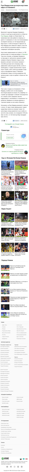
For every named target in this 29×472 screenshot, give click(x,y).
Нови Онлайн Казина (5, 433)
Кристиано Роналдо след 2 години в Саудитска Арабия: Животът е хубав (7, 254)
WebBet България (20, 415)
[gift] (23, 2)
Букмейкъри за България (6, 427)
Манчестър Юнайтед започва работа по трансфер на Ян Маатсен (17, 267)
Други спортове (20, 336)
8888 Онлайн (19, 399)
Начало (2, 9)
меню (2, 2)
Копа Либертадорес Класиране (20, 354)
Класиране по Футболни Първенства (8, 437)
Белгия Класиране (18, 360)
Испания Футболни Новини (11, 9)
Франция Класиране (5, 356)
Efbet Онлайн (5, 399)
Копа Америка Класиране (19, 352)
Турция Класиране (4, 366)
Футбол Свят (19, 325)
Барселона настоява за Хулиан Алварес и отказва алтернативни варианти (21, 172)
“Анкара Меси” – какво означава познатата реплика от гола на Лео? (7, 224)
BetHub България (5, 415)
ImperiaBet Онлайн (20, 413)
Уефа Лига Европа (20, 330)
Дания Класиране (4, 369)
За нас (2, 447)
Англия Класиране (4, 348)
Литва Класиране (4, 379)
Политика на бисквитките (6, 453)
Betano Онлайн (5, 397)
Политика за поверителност (6, 449)
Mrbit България (5, 411)
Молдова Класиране (5, 383)
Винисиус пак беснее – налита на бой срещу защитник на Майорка (21, 239)
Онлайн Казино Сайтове (6, 431)
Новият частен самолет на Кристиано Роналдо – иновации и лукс (21, 224)
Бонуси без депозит (5, 425)
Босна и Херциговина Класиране (21, 364)
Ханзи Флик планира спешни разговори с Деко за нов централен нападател (7, 203)
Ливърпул (24, 54)
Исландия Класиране (5, 371)
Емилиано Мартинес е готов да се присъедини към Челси (19, 282)
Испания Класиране (5, 352)
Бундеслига (4, 338)
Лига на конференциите (21, 332)
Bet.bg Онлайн (20, 401)
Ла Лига (4, 334)
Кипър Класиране (4, 375)
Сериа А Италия (5, 336)
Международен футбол (21, 334)
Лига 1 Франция (20, 326)
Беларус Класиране (18, 362)
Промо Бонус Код (4, 423)
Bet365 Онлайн (5, 403)
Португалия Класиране (5, 364)
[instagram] (14, 467)
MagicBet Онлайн (5, 413)
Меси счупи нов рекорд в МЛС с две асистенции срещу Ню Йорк (7, 239)
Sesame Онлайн (20, 397)
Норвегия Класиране (5, 385)
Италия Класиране (4, 354)
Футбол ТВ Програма (5, 439)
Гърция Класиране (18, 366)
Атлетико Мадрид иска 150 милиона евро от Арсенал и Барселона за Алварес (21, 188)
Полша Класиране (4, 387)
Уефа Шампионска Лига (21, 328)
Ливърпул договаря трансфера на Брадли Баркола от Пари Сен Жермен (18, 299)
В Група (3, 328)
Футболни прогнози (5, 435)
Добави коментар (24, 28)
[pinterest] (21, 467)
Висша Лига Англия (6, 332)
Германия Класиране (5, 350)
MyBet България (20, 417)
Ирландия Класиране (5, 373)
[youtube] (10, 467)
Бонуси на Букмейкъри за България (8, 429)
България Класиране (5, 346)
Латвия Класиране (4, 377)
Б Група (3, 326)
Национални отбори (6, 330)
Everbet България (20, 409)
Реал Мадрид (4, 36)
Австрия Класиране (18, 358)
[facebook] (7, 467)
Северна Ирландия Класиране (7, 391)
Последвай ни (16, 28)
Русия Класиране (4, 362)
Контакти (3, 445)
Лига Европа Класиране (19, 348)
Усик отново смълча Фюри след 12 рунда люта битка (20, 254)
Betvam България (5, 409)
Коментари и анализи (21, 338)
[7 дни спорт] (14, 1)
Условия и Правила (5, 451)
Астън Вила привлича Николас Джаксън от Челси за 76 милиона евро (18, 291)
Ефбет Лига (4, 325)
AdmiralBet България (21, 411)
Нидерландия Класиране (6, 358)
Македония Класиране (5, 381)
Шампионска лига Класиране (20, 346)
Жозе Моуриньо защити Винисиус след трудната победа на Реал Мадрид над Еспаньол (21, 203)
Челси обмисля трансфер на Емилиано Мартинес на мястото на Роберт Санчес (18, 314)
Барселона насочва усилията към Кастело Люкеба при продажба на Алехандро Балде (7, 188)
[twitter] (18, 467)
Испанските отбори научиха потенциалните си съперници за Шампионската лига (7, 172)
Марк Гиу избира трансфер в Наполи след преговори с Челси (18, 305)
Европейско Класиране (19, 350)
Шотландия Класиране (5, 360)
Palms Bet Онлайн (5, 401)
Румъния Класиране (5, 389)
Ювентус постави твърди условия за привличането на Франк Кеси (19, 274)
